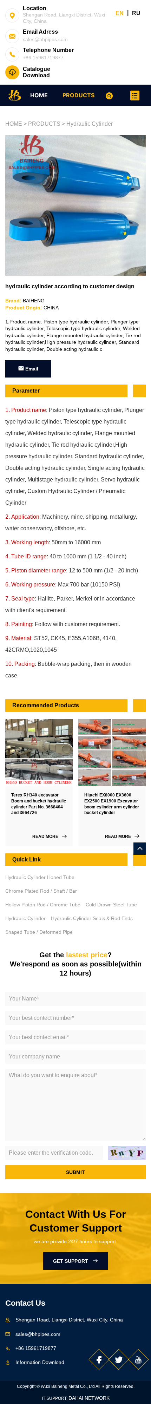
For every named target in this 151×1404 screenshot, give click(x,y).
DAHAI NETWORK (89, 1398)
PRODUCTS (78, 95)
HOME (39, 95)
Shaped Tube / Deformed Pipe (39, 932)
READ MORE (46, 836)
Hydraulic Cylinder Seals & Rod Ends (92, 918)
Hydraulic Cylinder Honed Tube (39, 877)
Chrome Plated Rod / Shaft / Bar (41, 891)
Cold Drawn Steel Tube (111, 904)
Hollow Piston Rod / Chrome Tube (42, 904)
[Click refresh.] (127, 1153)
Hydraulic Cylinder (89, 124)
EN (120, 13)
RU (136, 13)
